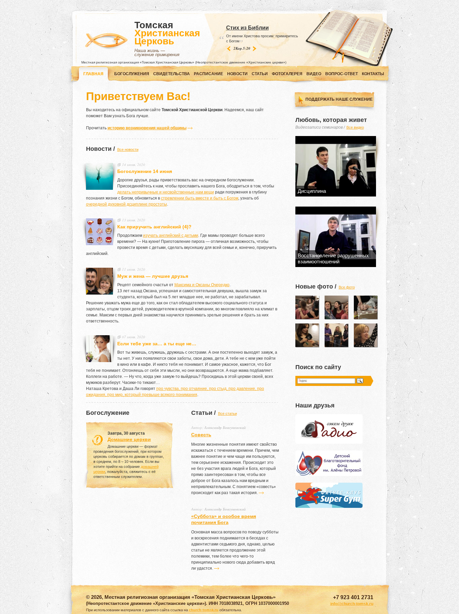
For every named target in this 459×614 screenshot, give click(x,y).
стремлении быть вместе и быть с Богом (199, 198)
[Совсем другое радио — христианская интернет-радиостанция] (329, 442)
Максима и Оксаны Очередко (202, 284)
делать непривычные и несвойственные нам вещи (165, 192)
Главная (93, 74)
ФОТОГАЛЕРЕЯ (287, 74)
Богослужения (131, 74)
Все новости (127, 149)
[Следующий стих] (255, 48)
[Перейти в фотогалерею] (307, 307)
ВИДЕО (313, 74)
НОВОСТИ (237, 74)
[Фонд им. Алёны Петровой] (329, 474)
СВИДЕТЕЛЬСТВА (171, 74)
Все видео (355, 127)
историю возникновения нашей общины (147, 128)
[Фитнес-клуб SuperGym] (329, 506)
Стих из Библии (247, 28)
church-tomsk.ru (203, 610)
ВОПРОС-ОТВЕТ (341, 74)
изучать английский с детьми (170, 235)
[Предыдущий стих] (228, 48)
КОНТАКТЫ (373, 74)
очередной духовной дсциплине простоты (126, 204)
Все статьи (227, 413)
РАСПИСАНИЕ (208, 74)
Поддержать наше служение (339, 99)
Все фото (347, 287)
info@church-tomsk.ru (351, 604)
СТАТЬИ (260, 74)
